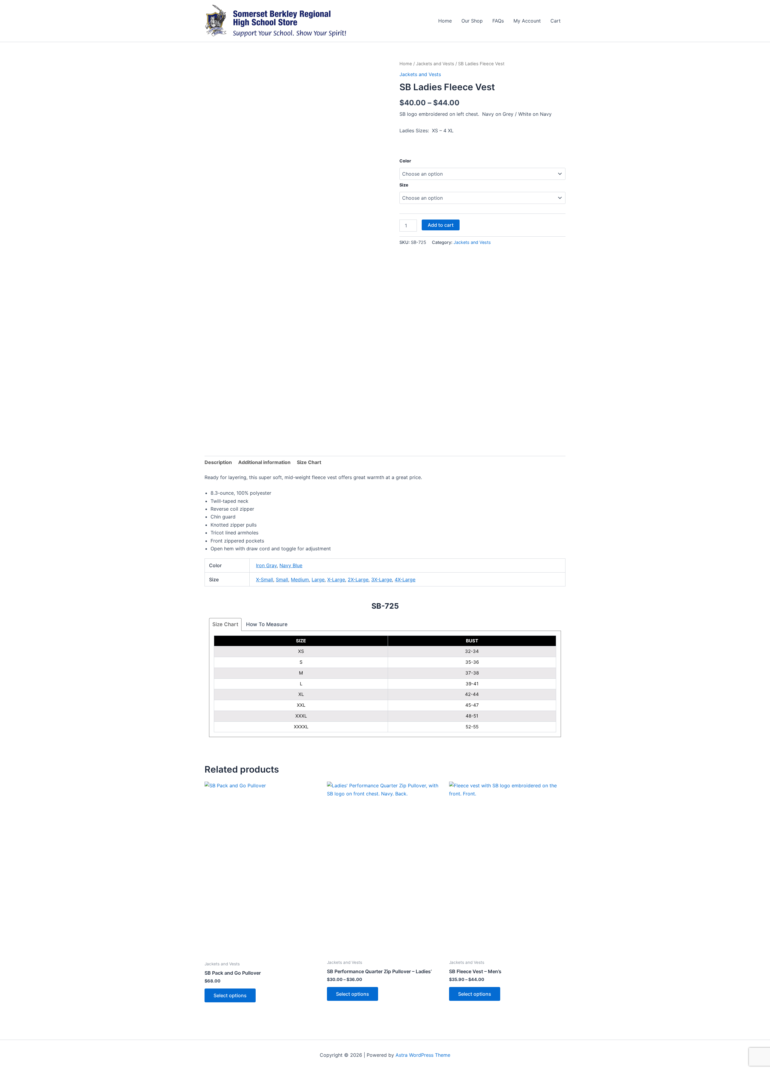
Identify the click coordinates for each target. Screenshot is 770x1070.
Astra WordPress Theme (423, 1055)
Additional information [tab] (264, 462)
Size (403, 184)
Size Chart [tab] (309, 462)
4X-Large (405, 580)
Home (445, 21)
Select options (230, 995)
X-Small (264, 580)
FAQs (498, 21)
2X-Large (358, 580)
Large (318, 580)
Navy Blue (290, 565)
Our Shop (472, 21)
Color (405, 160)
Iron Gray (266, 565)
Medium (300, 580)
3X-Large (381, 580)
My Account (527, 21)
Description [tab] (218, 462)
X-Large (336, 580)
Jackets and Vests (435, 63)
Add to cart (441, 225)
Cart (555, 21)
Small (282, 580)
